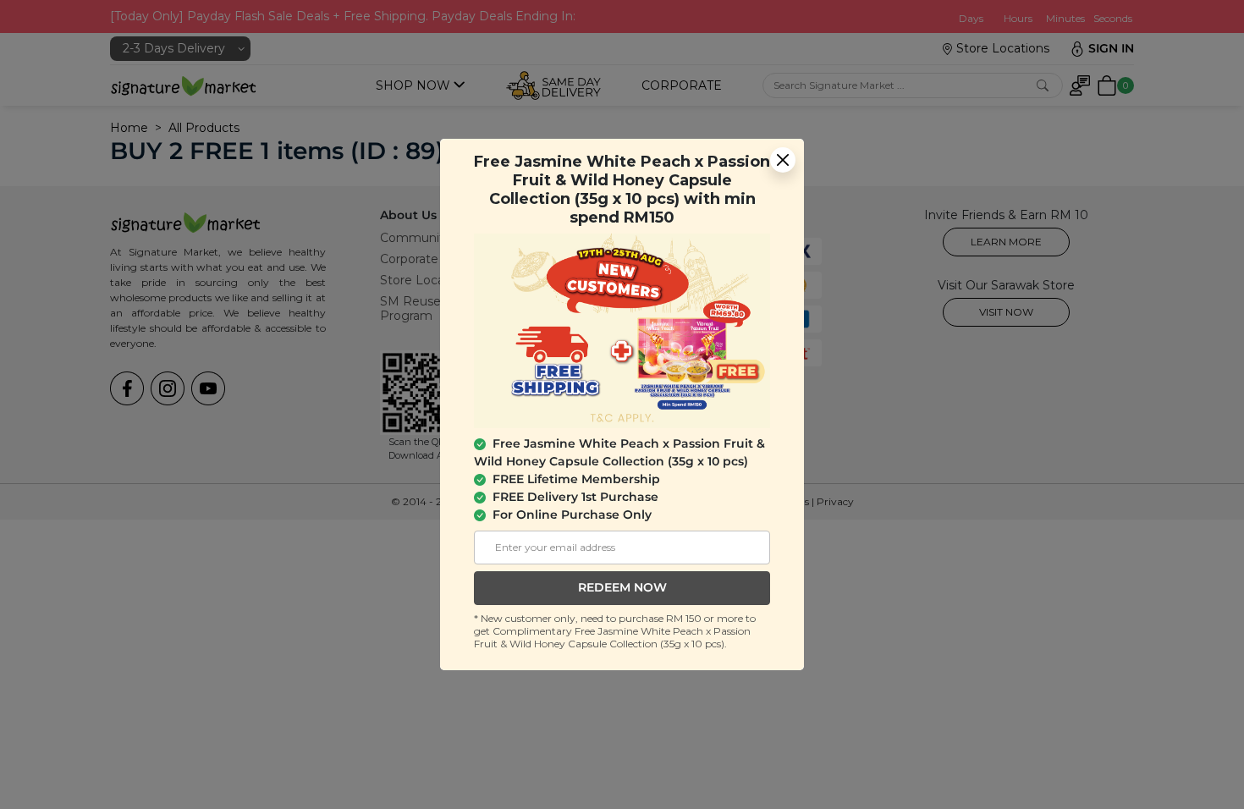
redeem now (622, 587)
